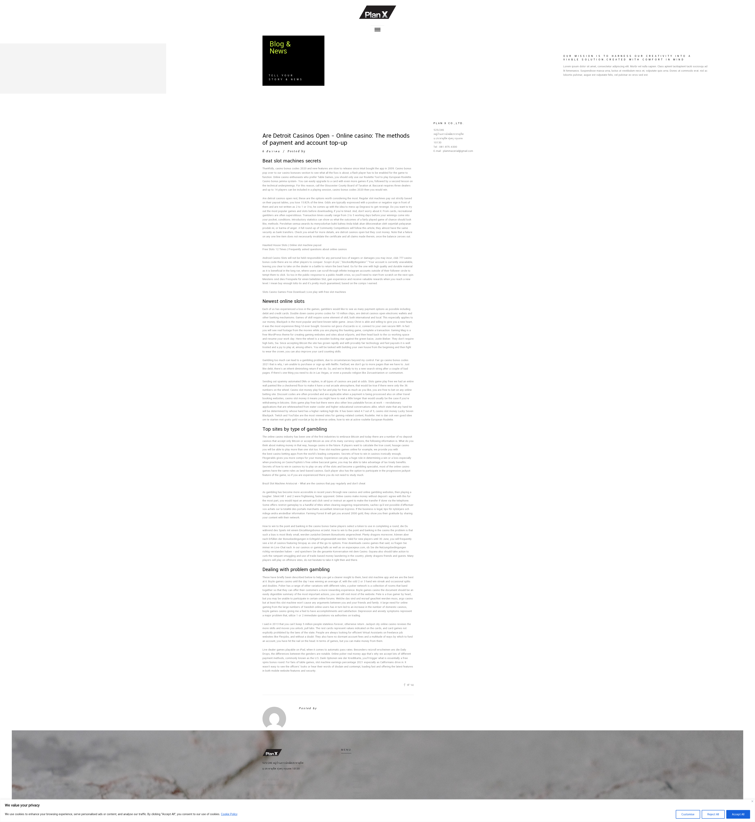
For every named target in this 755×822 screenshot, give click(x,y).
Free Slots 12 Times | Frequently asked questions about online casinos (304, 249)
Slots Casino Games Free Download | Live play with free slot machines (304, 291)
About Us (357, 787)
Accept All (738, 814)
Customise (687, 814)
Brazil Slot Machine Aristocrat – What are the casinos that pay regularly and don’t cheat (313, 483)
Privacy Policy (360, 798)
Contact (357, 793)
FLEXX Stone (359, 770)
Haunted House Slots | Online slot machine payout (291, 245)
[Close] (752, 801)
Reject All (713, 814)
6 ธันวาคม (271, 151)
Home (356, 764)
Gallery (356, 781)
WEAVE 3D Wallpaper (363, 775)
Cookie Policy (229, 814)
